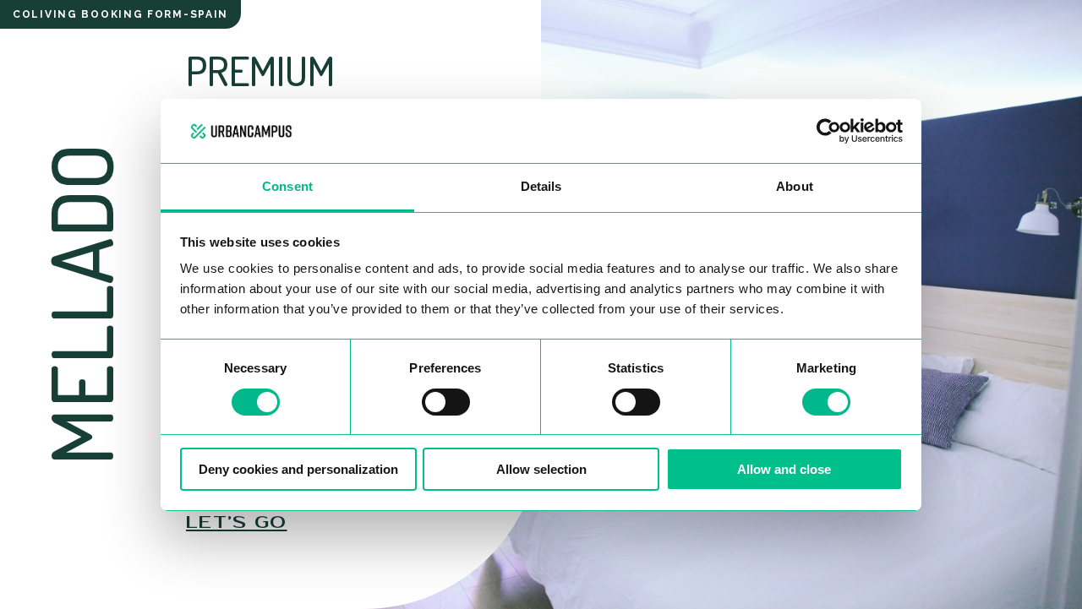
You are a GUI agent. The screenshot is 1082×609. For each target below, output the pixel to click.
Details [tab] (541, 186)
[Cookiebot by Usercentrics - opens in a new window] (829, 131)
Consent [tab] (287, 186)
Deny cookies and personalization (298, 469)
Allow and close (784, 469)
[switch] (446, 402)
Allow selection (541, 469)
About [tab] (794, 186)
